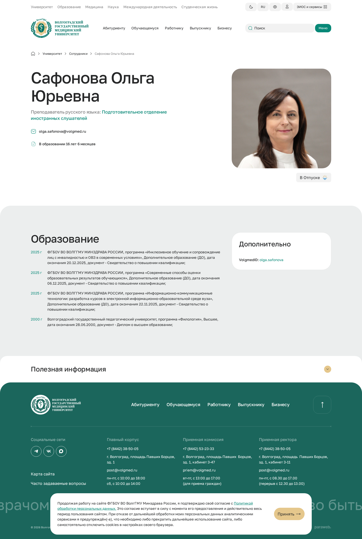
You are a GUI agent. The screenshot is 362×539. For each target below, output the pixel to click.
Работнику (219, 404)
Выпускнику (251, 404)
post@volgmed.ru (122, 470)
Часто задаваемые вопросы (58, 483)
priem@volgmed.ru (199, 470)
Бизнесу (281, 404)
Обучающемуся (183, 404)
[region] (281, 251)
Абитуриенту (145, 404)
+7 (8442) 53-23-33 (198, 448)
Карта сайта (43, 473)
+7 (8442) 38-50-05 (122, 448)
